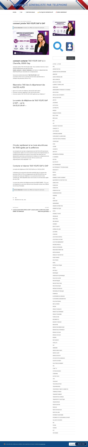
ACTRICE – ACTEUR (57, 64)
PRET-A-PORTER (56, 304)
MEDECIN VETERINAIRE (57, 247)
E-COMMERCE (55, 156)
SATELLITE (55, 342)
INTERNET (55, 224)
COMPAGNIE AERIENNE (57, 133)
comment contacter (20, 60)
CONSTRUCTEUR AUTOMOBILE (59, 138)
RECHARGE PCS (56, 319)
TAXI (16, 197)
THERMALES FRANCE (57, 391)
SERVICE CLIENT (56, 353)
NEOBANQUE (55, 273)
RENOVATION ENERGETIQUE (58, 327)
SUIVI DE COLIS (56, 376)
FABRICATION (55, 182)
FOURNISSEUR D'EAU (57, 193)
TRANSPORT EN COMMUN (58, 396)
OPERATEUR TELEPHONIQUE (59, 275)
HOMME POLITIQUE (57, 208)
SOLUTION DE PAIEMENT (58, 363)
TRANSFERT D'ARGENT (57, 394)
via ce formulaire (20, 185)
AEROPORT (55, 74)
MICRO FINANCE (56, 257)
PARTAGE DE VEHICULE (57, 288)
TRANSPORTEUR (56, 402)
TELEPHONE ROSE (56, 386)
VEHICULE (55, 407)
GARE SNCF (55, 200)
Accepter (72, 444)
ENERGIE (54, 175)
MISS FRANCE (55, 260)
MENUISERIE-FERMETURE (58, 249)
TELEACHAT (55, 381)
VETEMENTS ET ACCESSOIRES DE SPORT (61, 417)
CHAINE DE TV (56, 128)
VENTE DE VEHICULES (57, 409)
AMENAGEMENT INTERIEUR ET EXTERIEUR (61, 89)
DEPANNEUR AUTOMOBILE (58, 154)
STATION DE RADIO (57, 371)
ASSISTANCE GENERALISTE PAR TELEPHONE (40, 4)
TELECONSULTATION (57, 384)
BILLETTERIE (55, 115)
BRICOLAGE (55, 118)
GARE (54, 198)
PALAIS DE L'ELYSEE (57, 278)
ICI (30, 159)
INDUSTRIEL (55, 218)
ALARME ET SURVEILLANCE (58, 84)
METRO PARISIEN (56, 252)
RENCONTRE (55, 324)
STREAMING (55, 373)
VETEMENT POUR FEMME (58, 415)
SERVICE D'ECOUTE (57, 355)
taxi (36, 70)
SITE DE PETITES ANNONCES (59, 358)
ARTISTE (54, 100)
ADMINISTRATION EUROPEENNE (59, 71)
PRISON (54, 306)
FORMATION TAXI (56, 190)
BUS (53, 120)
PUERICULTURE (56, 316)
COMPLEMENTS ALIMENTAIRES (59, 136)
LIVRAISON (55, 234)
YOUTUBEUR (55, 433)
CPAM (54, 144)
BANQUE (54, 110)
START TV (55, 368)
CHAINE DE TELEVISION (57, 126)
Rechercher (71, 58)
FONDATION (55, 185)
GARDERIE (55, 195)
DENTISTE (55, 151)
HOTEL (54, 211)
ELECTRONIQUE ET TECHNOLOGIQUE (60, 167)
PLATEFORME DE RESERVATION (59, 298)
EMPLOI (54, 172)
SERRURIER (55, 347)
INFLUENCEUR (56, 221)
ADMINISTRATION (56, 69)
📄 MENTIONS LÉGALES (30, 12)
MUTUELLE (55, 270)
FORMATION (55, 187)
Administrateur (27, 21)
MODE (54, 262)
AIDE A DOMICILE (56, 79)
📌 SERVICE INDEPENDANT (61, 12)
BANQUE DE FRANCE (57, 113)
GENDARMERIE (56, 203)
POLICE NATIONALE (57, 301)
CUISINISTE (55, 149)
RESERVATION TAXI (19, 199)
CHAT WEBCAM (56, 131)
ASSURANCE (55, 102)
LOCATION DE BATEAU (57, 236)
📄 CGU (20, 12)
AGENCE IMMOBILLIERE (57, 77)
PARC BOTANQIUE (56, 280)
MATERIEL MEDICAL (57, 244)
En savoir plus (41, 27)
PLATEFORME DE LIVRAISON (58, 296)
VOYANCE (55, 427)
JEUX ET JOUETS (56, 226)
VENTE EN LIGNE (56, 412)
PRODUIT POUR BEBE (57, 314)
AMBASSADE (55, 87)
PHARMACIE (55, 293)
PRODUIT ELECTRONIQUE (58, 311)
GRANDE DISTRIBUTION (58, 205)
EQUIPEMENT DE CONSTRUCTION (60, 180)
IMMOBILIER (55, 216)
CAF (53, 123)
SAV (53, 345)
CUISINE (54, 146)
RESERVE (54, 337)
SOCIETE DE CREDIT (57, 360)
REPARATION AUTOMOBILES (58, 329)
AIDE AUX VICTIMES (57, 82)
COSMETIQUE (55, 141)
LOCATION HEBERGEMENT (58, 242)
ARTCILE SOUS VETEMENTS (58, 95)
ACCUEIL (14, 12)
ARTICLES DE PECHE (57, 97)
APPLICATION (55, 92)
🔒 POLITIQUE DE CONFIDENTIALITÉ (45, 12)
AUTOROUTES (56, 107)
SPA (53, 365)
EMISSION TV (55, 169)
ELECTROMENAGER (57, 164)
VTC (53, 430)
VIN (53, 422)
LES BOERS (55, 231)
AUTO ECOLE (55, 105)
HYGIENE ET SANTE (57, 213)
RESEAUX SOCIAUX (57, 332)
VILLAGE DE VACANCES (57, 420)
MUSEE (54, 267)
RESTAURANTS (56, 340)
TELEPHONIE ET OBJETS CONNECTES (60, 389)
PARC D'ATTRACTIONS (57, 283)
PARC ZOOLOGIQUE (57, 285)
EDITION (54, 159)
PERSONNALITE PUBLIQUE (58, 291)
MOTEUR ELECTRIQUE (57, 265)
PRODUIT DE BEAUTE (57, 309)
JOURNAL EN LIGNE (57, 229)
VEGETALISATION (56, 404)
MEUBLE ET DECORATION (58, 254)
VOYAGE (54, 425)
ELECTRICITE (55, 162)
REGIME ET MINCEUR (57, 322)
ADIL (54, 66)
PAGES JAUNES (39, 182)
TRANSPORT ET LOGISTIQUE (59, 399)
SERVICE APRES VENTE (57, 350)
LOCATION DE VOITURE (57, 239)
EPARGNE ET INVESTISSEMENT (59, 177)
